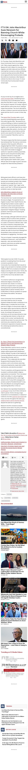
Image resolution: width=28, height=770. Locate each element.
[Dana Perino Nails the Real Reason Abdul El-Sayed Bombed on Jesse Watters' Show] (14, 610)
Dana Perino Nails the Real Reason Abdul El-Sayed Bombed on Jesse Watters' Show (13, 620)
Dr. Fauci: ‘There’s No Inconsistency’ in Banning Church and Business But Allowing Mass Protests (13, 343)
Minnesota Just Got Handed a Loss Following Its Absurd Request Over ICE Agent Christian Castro (14, 596)
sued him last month (18, 396)
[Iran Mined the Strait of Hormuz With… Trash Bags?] (14, 513)
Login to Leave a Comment (14, 670)
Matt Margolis (5, 624)
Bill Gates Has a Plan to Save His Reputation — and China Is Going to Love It (14, 645)
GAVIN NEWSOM (6, 500)
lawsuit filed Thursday (9, 117)
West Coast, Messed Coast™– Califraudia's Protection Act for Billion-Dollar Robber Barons (12, 571)
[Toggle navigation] (25, 1)
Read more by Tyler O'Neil (18, 491)
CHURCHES (15, 497)
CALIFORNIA (7, 497)
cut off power (4, 391)
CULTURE (9, 494)
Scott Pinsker (4, 648)
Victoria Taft (4, 575)
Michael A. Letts (5, 599)
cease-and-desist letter (7, 98)
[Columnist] (5, 464)
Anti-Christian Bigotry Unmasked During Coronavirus (13, 453)
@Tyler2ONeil (6, 439)
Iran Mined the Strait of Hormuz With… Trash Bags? (12, 523)
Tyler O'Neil (4, 37)
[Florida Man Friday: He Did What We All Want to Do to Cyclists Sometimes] (14, 536)
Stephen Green (5, 525)
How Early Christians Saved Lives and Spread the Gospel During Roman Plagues (12, 448)
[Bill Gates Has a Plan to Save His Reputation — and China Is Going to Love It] (14, 634)
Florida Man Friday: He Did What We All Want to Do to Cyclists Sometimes (13, 547)
